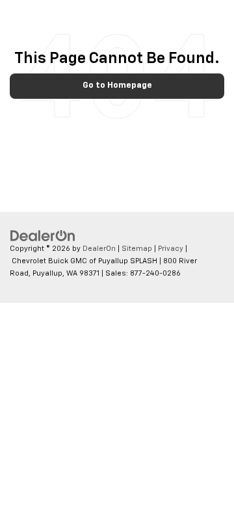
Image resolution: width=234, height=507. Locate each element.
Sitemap (137, 248)
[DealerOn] (43, 236)
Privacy (170, 248)
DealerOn (99, 248)
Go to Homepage (117, 85)
